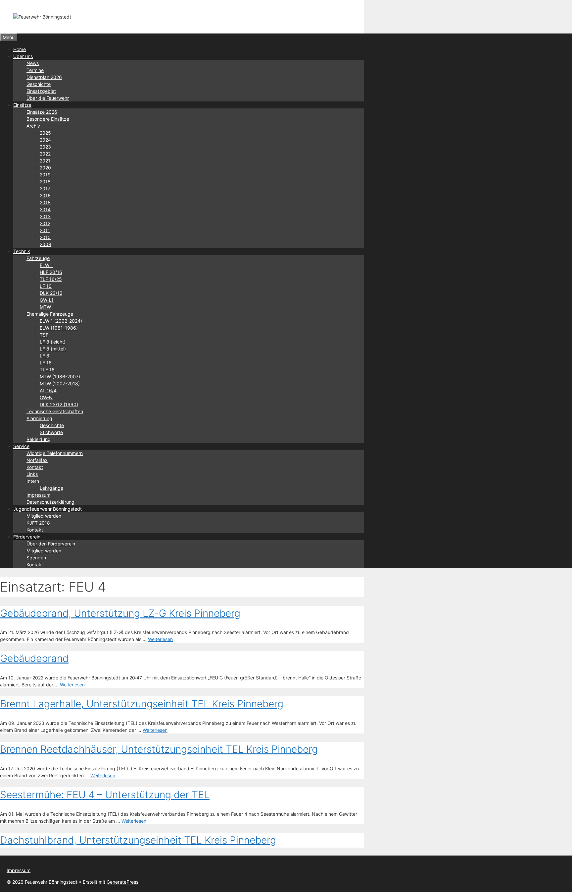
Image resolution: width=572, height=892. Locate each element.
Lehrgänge (51, 488)
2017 (45, 188)
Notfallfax (37, 460)
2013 (45, 216)
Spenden (36, 557)
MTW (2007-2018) (60, 383)
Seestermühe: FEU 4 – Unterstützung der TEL (105, 794)
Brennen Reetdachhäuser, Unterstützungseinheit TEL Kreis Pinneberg (159, 749)
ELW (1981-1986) (59, 328)
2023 (45, 147)
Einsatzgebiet (41, 91)
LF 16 (46, 362)
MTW (45, 307)
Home (19, 49)
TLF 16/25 (51, 279)
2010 (45, 237)
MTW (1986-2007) (60, 376)
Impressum (38, 495)
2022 (45, 154)
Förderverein (26, 537)
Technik (21, 251)
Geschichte (38, 84)
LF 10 (46, 286)
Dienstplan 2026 (44, 77)
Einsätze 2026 (41, 112)
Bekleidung (38, 439)
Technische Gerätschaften (54, 411)
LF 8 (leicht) (53, 342)
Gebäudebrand (34, 658)
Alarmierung (39, 418)
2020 (45, 167)
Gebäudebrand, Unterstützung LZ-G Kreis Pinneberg (120, 613)
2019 (45, 174)
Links (32, 474)
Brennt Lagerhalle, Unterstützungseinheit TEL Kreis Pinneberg (141, 704)
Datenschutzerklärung (50, 502)
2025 (45, 133)
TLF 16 (47, 369)
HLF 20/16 (51, 272)
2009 (45, 244)
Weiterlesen (160, 639)
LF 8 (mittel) (53, 348)
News (32, 63)
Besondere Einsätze (47, 119)
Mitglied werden (43, 516)
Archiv (33, 126)
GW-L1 (47, 300)
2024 (45, 140)
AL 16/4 (48, 390)
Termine (35, 70)
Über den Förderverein (50, 543)
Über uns (23, 56)
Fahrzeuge (38, 258)
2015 (45, 202)
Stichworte (51, 432)
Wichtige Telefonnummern (54, 453)
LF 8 (44, 355)
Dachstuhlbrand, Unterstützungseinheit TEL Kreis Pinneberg (138, 840)
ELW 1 (46, 265)
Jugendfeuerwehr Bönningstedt (47, 509)
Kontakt (34, 467)
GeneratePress (122, 882)
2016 (45, 195)
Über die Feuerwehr (47, 98)
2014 (45, 209)
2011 (45, 230)
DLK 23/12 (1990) (59, 404)
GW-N (46, 397)
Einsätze (22, 105)
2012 (45, 223)
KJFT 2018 (38, 523)
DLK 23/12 (51, 293)
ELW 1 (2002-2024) (61, 321)
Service (21, 446)
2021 (45, 160)
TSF (44, 335)
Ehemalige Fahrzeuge (49, 314)
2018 (45, 181)
